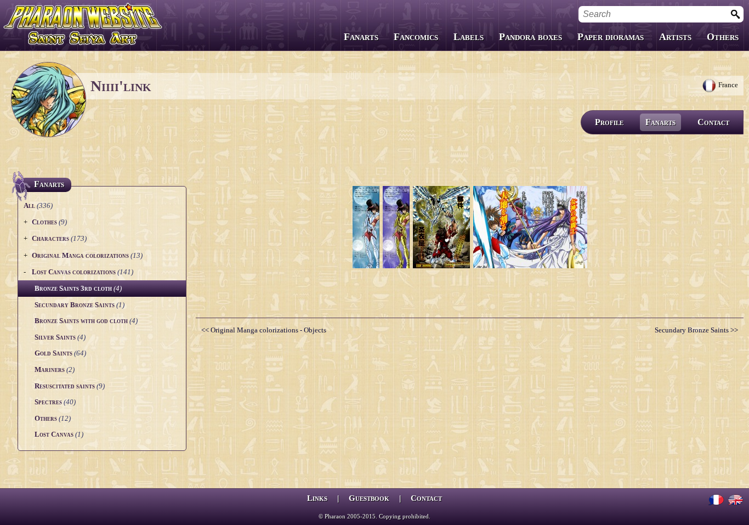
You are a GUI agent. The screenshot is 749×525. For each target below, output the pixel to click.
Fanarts (361, 36)
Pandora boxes (530, 36)
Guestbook (369, 498)
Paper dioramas (610, 36)
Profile (609, 122)
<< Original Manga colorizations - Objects (263, 330)
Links (317, 498)
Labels (468, 36)
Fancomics (416, 36)
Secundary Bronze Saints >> (696, 330)
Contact (713, 122)
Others (723, 36)
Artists (675, 36)
